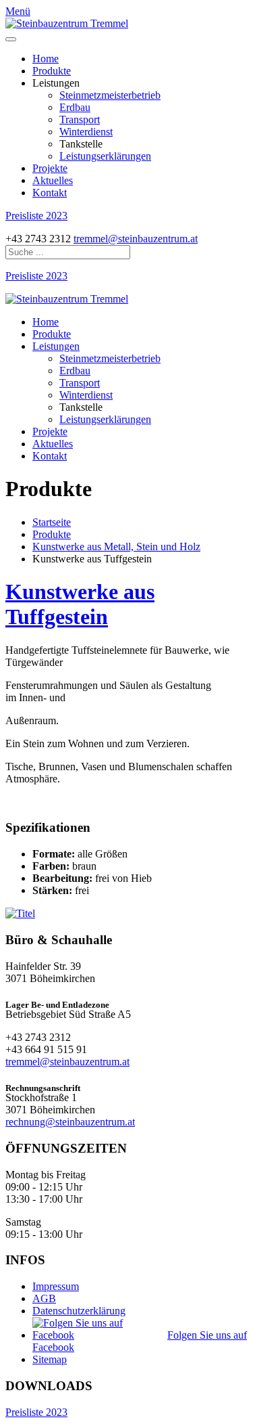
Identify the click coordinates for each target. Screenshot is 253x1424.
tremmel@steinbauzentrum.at (136, 238)
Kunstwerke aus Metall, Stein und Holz (116, 546)
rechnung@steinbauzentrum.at (70, 1122)
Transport (79, 119)
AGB (44, 1298)
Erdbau (74, 107)
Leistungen (56, 346)
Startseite (51, 522)
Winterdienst (86, 131)
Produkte (51, 70)
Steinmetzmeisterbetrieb (110, 95)
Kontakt (49, 192)
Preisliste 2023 (36, 215)
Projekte (49, 168)
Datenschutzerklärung (78, 1310)
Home (45, 58)
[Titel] (20, 913)
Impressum (55, 1286)
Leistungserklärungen (105, 156)
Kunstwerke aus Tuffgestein (79, 604)
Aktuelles (52, 180)
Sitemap (49, 1359)
